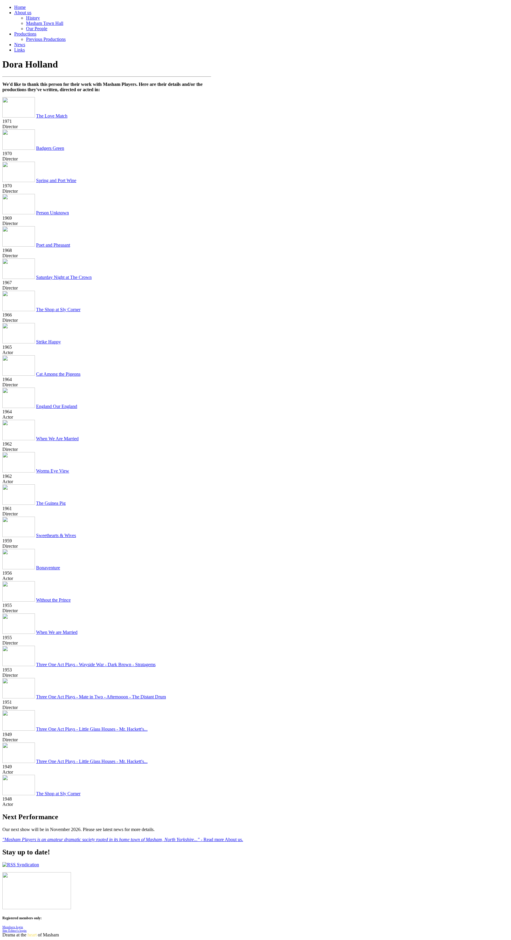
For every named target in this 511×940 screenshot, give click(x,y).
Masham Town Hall (44, 23)
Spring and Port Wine (56, 180)
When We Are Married (57, 438)
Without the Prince (53, 599)
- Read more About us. (222, 839)
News (19, 44)
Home (20, 7)
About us (22, 12)
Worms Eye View (52, 470)
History (33, 17)
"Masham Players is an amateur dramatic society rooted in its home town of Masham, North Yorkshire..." (101, 839)
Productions (25, 33)
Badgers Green (50, 148)
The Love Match (51, 115)
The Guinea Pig (51, 503)
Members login (12, 927)
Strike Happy (48, 341)
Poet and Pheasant (53, 245)
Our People (36, 28)
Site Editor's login (14, 930)
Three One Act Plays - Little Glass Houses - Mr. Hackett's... (92, 729)
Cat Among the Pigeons (58, 374)
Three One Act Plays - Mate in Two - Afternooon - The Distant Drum (101, 696)
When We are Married (56, 632)
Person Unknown (52, 212)
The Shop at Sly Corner (58, 309)
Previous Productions (46, 39)
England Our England (56, 406)
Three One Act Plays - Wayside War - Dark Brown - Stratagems (96, 664)
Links (19, 49)
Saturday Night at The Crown (64, 277)
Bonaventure (48, 567)
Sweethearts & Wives (56, 535)
